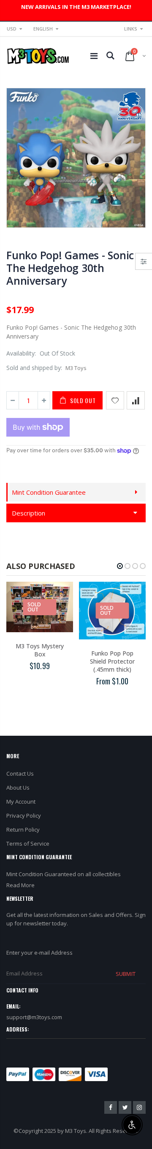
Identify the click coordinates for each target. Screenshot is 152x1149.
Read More (20, 885)
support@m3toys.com (34, 1017)
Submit (125, 974)
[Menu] (94, 56)
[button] (120, 566)
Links (130, 28)
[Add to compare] (136, 400)
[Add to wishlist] (115, 400)
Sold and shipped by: (34, 368)
